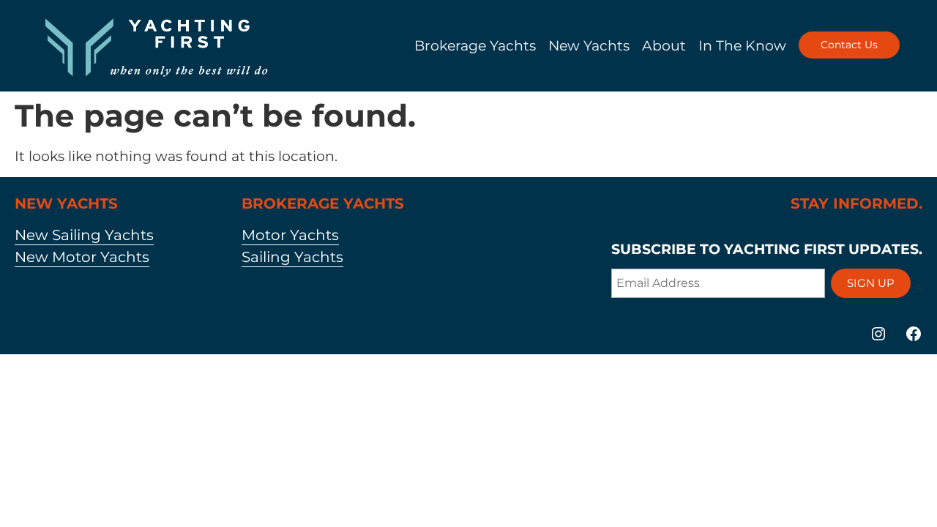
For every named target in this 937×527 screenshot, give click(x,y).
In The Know (742, 45)
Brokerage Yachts (475, 45)
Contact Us (849, 44)
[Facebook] (913, 334)
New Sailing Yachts (84, 235)
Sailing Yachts (292, 257)
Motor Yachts (290, 235)
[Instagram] (878, 334)
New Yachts (589, 45)
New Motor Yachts (82, 257)
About (664, 45)
